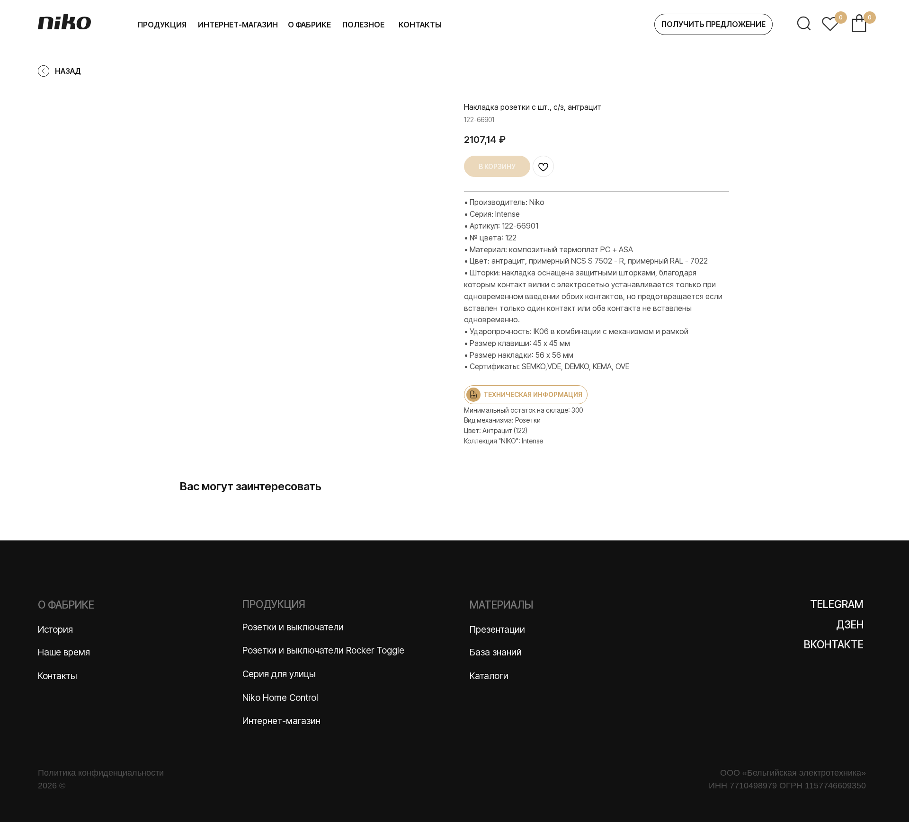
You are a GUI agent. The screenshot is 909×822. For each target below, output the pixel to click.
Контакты (57, 675)
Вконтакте (834, 644)
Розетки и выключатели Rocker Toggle (323, 650)
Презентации (497, 629)
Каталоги (489, 675)
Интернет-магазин (281, 720)
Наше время (64, 652)
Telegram (837, 604)
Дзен (850, 624)
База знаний (496, 652)
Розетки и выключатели (293, 627)
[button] (713, 24)
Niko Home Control (280, 697)
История (55, 629)
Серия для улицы (279, 674)
